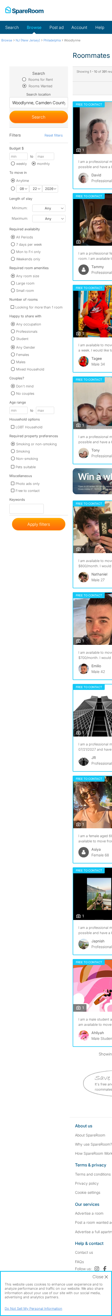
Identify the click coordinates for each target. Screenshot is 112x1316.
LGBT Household (29, 427)
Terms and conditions (93, 1174)
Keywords (17, 500)
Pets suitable (26, 467)
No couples (25, 393)
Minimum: (19, 208)
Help (99, 27)
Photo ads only (28, 483)
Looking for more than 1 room (39, 307)
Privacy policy (87, 1183)
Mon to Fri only (28, 252)
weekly (21, 164)
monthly (43, 164)
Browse (34, 27)
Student (22, 339)
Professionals (27, 331)
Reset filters (54, 135)
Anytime (22, 180)
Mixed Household (30, 369)
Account (79, 27)
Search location (38, 94)
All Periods (24, 237)
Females (22, 355)
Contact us (84, 1252)
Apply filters (38, 524)
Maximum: (20, 218)
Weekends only (28, 259)
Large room (25, 283)
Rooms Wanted (40, 86)
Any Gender (25, 347)
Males (21, 362)
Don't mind (25, 386)
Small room (25, 290)
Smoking (23, 451)
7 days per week (29, 244)
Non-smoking (27, 458)
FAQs (79, 1261)
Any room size (27, 276)
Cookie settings (87, 1192)
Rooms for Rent (40, 79)
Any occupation (28, 324)
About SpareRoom (90, 1135)
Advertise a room (89, 1213)
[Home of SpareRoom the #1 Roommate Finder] (24, 10)
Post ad (56, 27)
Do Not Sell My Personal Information (33, 1308)
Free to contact (28, 491)
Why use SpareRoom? (93, 1144)
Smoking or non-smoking (36, 444)
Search (12, 27)
